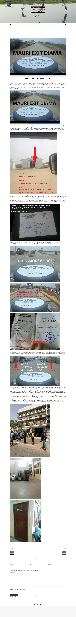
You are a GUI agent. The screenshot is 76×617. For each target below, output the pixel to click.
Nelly (12, 548)
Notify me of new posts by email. (16, 592)
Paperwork (40, 27)
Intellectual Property (53, 30)
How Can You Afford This (54, 24)
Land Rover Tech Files (20, 27)
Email (30, 564)
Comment (12, 572)
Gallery (20, 24)
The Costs (20, 30)
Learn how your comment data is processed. (32, 596)
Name (11, 564)
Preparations (47, 27)
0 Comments (64, 548)
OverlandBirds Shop (38, 34)
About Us (40, 24)
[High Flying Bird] (12, 553)
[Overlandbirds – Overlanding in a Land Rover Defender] (38, 9)
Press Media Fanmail (56, 27)
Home (16, 24)
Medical (45, 24)
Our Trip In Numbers (31, 27)
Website (49, 564)
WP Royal (49, 610)
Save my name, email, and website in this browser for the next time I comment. (24, 570)
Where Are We (27, 24)
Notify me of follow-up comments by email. (17, 589)
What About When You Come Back (38, 30)
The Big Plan (27, 30)
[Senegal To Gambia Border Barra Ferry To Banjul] (64, 553)
